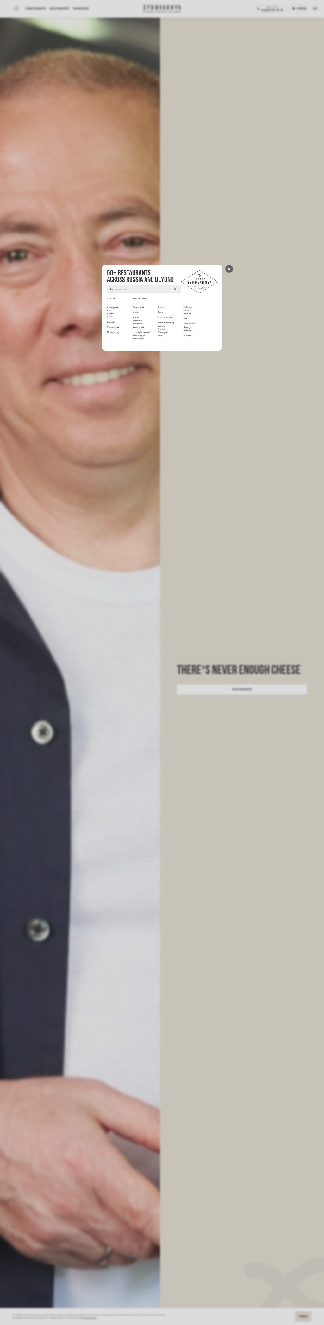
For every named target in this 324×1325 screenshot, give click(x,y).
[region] (162, 318)
